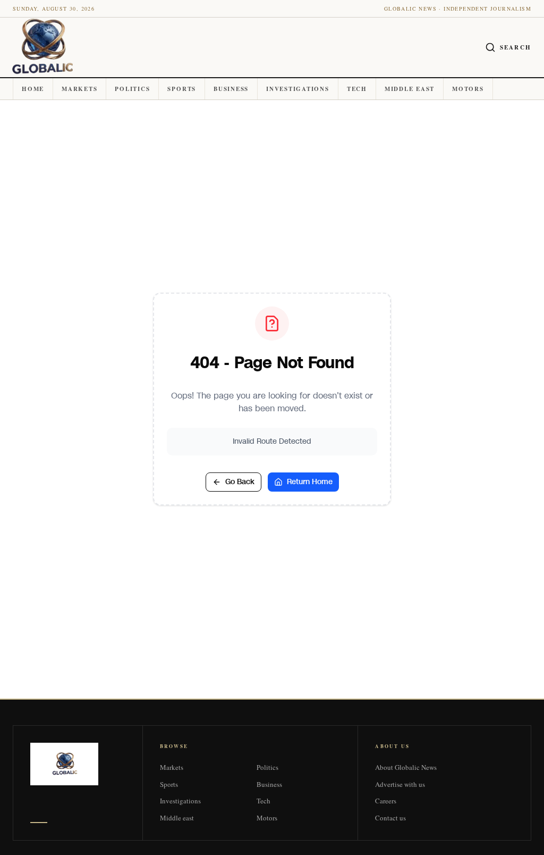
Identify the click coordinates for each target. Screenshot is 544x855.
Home (33, 89)
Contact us (390, 818)
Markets (79, 89)
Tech (357, 89)
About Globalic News (406, 767)
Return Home (310, 482)
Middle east (410, 89)
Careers (385, 801)
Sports (181, 89)
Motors (468, 89)
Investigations (297, 89)
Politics (132, 89)
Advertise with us (400, 784)
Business (231, 89)
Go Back (239, 482)
